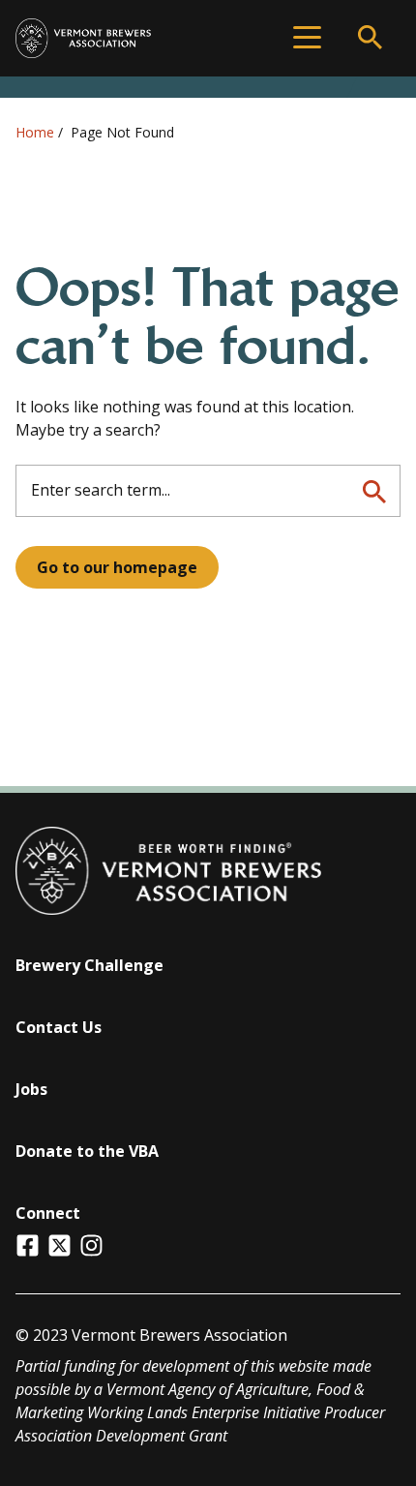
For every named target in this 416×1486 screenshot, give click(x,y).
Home (34, 132)
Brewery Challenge (89, 965)
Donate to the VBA (87, 1151)
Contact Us (58, 1027)
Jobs (31, 1089)
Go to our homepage (117, 567)
